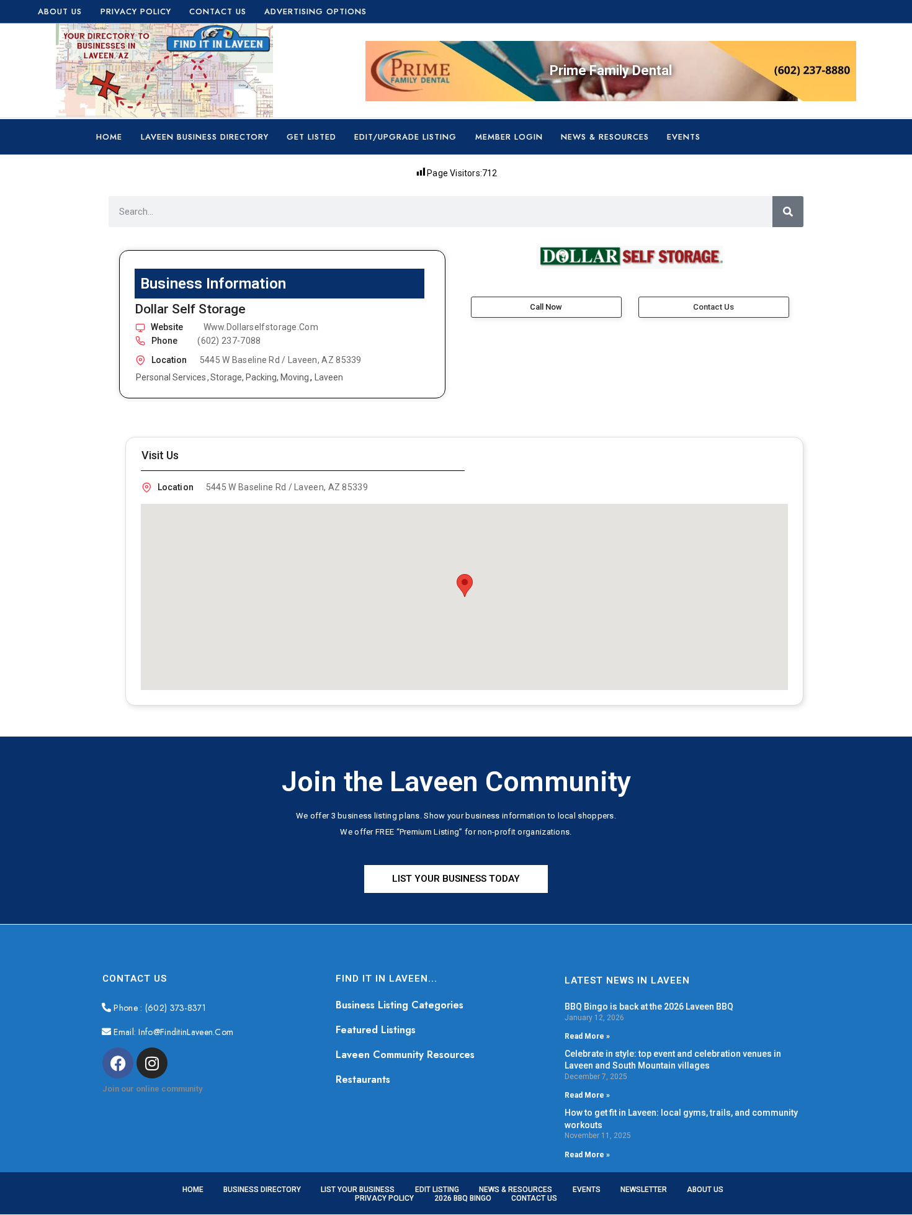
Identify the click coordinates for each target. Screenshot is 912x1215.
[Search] (787, 211)
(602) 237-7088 (229, 341)
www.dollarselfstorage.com (261, 327)
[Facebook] (117, 1062)
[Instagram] (152, 1062)
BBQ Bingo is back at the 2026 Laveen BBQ (649, 1006)
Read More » (587, 1036)
